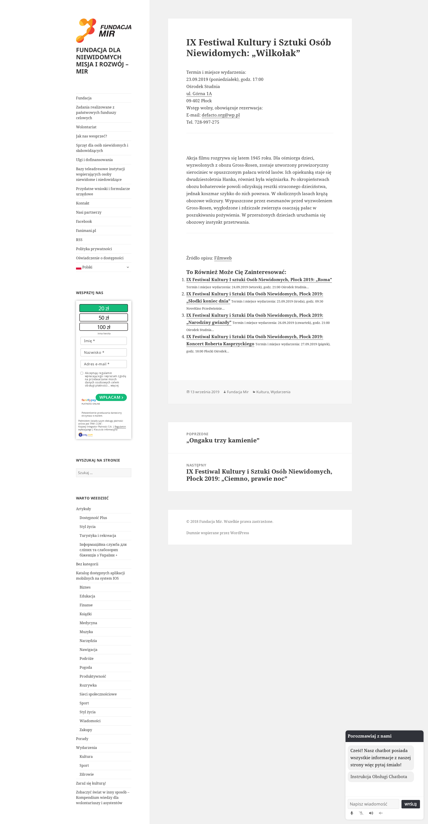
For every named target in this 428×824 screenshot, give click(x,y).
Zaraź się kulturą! (91, 783)
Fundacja (84, 98)
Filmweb (223, 258)
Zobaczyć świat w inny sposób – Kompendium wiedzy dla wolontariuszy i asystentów (102, 797)
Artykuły (83, 508)
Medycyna (88, 622)
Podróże (87, 658)
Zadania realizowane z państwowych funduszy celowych (96, 112)
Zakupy (86, 729)
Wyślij (411, 804)
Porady (82, 738)
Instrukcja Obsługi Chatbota (378, 776)
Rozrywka (88, 685)
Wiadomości (90, 720)
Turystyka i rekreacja (98, 535)
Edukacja (87, 596)
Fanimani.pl (86, 230)
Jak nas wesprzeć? (91, 136)
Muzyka (86, 631)
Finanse (86, 605)
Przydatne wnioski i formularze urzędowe (103, 191)
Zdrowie (87, 774)
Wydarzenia (86, 747)
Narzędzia (88, 640)
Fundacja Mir (238, 391)
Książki (86, 613)
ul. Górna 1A (199, 93)
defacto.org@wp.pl (221, 115)
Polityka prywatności (94, 248)
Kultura (86, 756)
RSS (79, 239)
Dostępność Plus (93, 517)
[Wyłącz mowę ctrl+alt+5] (380, 813)
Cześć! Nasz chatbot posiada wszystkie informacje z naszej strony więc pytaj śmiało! (380, 758)
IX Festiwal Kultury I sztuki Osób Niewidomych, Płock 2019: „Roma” (259, 279)
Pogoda (86, 667)
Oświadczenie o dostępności (99, 258)
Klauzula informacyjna (105, 429)
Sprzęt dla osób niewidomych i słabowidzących (102, 148)
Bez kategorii (87, 564)
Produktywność (93, 676)
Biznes (85, 587)
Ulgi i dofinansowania (94, 159)
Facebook (84, 221)
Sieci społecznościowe (98, 694)
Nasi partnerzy (88, 212)
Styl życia (88, 526)
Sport (84, 703)
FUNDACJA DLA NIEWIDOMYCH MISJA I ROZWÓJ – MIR (102, 60)
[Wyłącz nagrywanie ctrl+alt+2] (361, 813)
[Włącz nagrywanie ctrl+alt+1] (352, 813)
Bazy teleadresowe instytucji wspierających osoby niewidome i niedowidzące (100, 174)
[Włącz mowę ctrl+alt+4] (371, 813)
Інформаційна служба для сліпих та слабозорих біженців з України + (103, 550)
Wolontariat (86, 127)
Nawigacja (88, 649)
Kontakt (82, 203)
